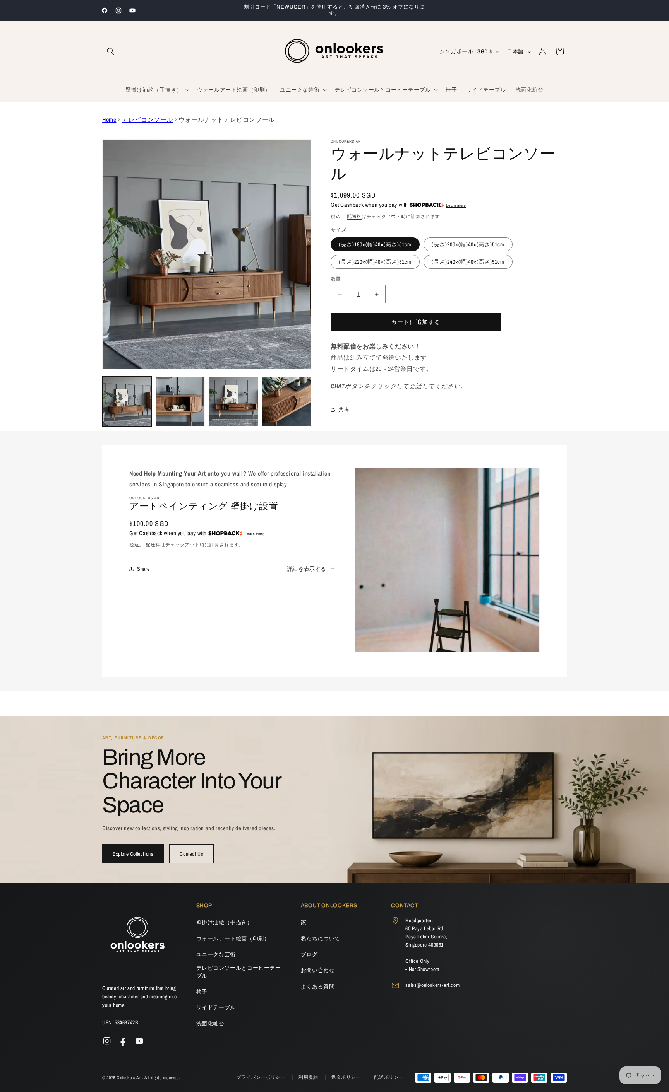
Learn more (456, 205)
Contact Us (191, 853)
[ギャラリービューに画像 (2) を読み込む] (180, 401)
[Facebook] (123, 1041)
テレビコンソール (147, 119)
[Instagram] (107, 1041)
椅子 (202, 991)
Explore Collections (133, 853)
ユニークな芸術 (216, 954)
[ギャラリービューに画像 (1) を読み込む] (127, 401)
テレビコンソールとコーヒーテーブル (238, 971)
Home (109, 119)
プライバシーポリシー (262, 1077)
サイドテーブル (216, 1007)
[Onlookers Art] (137, 937)
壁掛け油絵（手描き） (224, 922)
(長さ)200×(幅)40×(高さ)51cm (468, 244)
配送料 (354, 216)
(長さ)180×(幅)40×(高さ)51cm (375, 244)
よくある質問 (318, 986)
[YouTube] (139, 1041)
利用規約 (308, 1077)
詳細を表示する (306, 568)
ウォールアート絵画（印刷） (233, 938)
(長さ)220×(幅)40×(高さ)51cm (375, 261)
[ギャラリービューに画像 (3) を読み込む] (233, 401)
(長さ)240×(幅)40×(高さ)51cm (468, 261)
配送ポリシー (388, 1077)
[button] (110, 51)
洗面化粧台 (210, 1023)
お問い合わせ (318, 970)
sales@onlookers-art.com (432, 984)
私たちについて (320, 938)
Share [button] (143, 568)
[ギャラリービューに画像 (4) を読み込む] (287, 401)
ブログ (309, 954)
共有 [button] (344, 409)
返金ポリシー (346, 1077)
